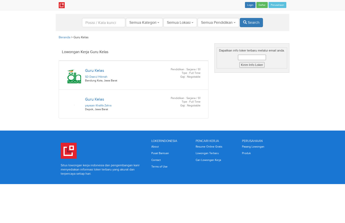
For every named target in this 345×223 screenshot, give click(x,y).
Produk (246, 153)
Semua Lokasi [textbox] (178, 22)
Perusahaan (277, 5)
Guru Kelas (94, 70)
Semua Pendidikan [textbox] (217, 22)
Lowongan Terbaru (207, 153)
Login (250, 5)
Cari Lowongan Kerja (208, 160)
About (155, 146)
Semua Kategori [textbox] (142, 22)
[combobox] (144, 22)
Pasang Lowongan (253, 146)
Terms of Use (159, 166)
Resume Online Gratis (209, 146)
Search (253, 22)
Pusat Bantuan (160, 153)
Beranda (64, 37)
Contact (156, 160)
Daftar (262, 5)
